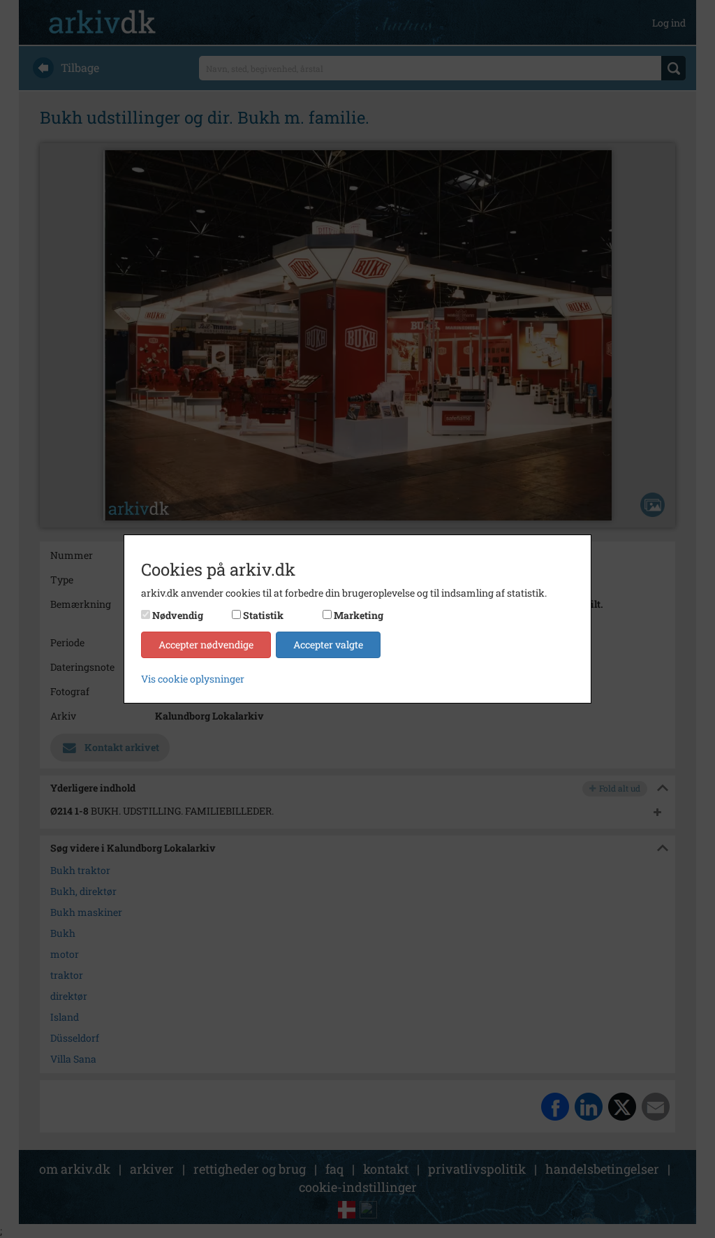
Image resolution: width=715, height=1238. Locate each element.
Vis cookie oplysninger (192, 678)
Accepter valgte (328, 644)
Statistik (263, 615)
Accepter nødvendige (206, 644)
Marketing (358, 615)
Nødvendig (177, 615)
